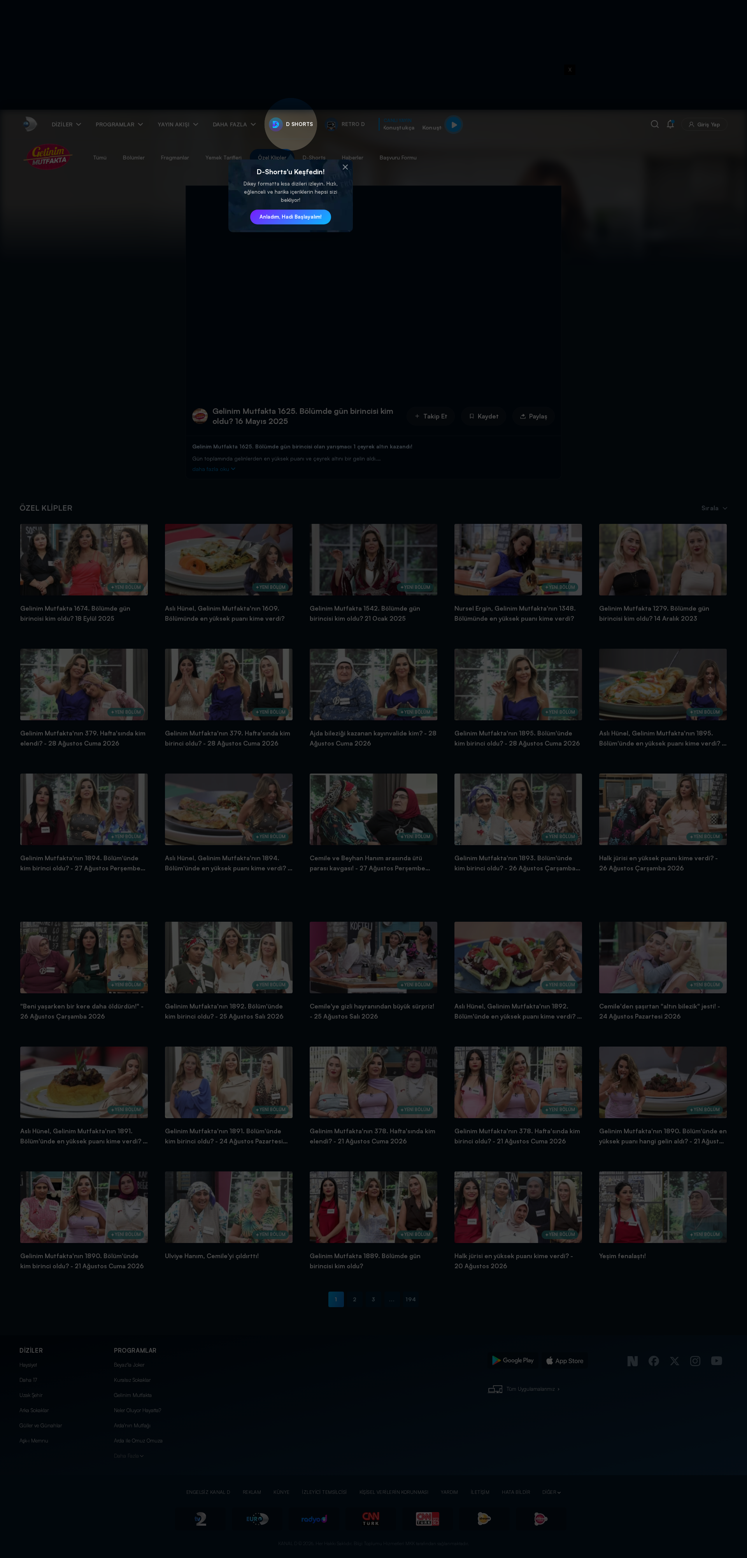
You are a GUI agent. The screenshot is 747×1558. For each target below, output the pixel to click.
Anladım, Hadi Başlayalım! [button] (291, 217)
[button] (345, 167)
